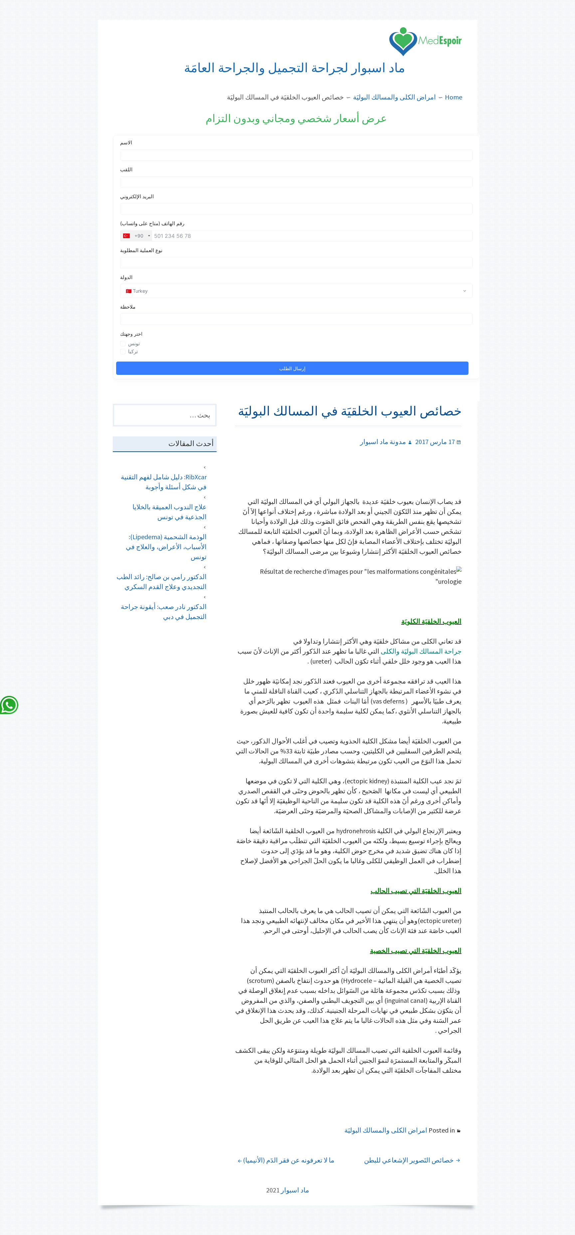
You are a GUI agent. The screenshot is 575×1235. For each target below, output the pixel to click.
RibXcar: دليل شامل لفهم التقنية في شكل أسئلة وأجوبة (164, 482)
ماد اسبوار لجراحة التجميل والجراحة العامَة (294, 68)
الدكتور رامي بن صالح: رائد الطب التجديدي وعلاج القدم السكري (161, 581)
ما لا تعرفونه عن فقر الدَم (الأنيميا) (288, 1160)
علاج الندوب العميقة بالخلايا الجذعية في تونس (169, 512)
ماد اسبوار (295, 1190)
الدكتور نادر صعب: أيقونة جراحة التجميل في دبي (164, 611)
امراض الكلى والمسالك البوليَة (385, 1130)
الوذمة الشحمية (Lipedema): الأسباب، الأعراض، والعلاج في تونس (166, 547)
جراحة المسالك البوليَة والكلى (421, 651)
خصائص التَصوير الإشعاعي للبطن (409, 1160)
